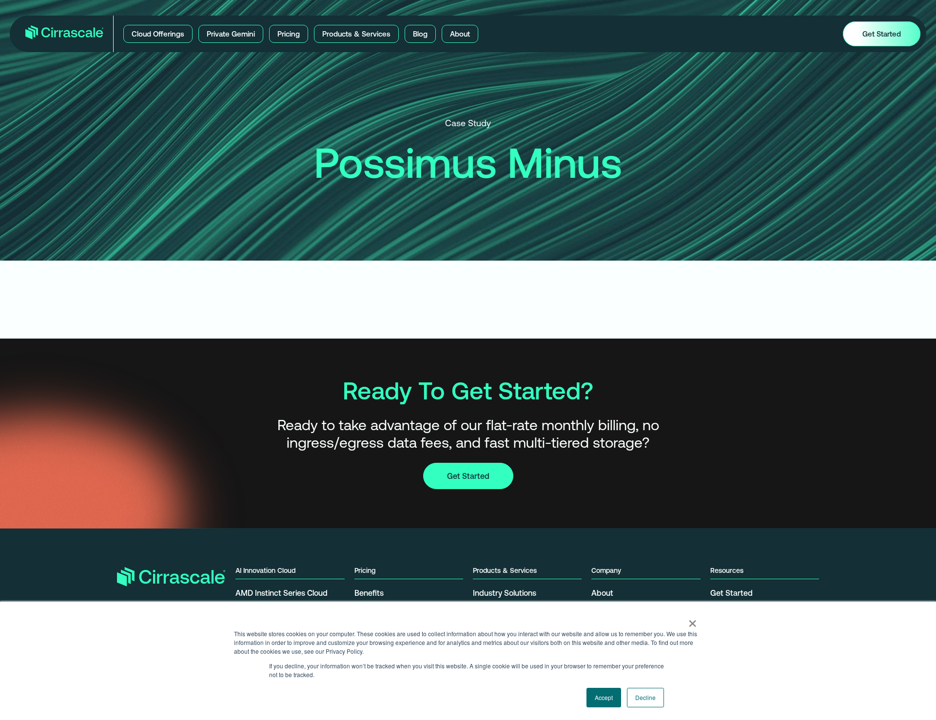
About (602, 592)
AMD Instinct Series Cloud (281, 592)
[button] (158, 34)
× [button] (692, 620)
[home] (64, 33)
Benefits (369, 592)
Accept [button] (604, 697)
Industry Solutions (504, 592)
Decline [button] (645, 697)
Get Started (468, 476)
